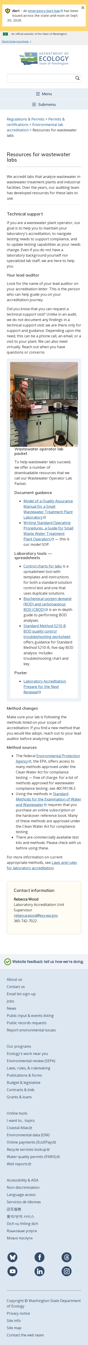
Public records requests (26, 1022)
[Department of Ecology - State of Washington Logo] (44, 58)
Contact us (16, 986)
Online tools (17, 1113)
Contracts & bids (21, 1089)
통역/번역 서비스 (20, 1216)
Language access (21, 1194)
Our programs (19, 1046)
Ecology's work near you (27, 1053)
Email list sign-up (21, 993)
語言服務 (14, 1209)
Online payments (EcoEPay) (30, 1142)
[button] (44, 93)
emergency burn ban (44, 10)
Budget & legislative (23, 1082)
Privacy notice (18, 1313)
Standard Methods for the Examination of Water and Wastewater (48, 799)
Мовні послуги (19, 1238)
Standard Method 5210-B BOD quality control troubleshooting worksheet (46, 631)
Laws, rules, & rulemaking (28, 1068)
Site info (14, 1320)
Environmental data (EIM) (28, 1134)
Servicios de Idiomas (24, 1201)
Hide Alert (72, 8)
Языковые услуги (22, 1230)
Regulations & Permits (25, 119)
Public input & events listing (30, 1015)
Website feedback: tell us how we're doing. (48, 961)
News (11, 1008)
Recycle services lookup (26, 1149)
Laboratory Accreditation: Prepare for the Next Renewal (44, 687)
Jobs (10, 1001)
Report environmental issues (31, 1030)
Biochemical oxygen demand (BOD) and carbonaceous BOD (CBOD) (47, 604)
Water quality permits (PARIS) (31, 1156)
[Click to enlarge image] (44, 404)
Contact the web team (25, 1335)
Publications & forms (24, 1075)
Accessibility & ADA (22, 1180)
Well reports (17, 1163)
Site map (14, 1327)
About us (14, 979)
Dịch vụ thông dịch (22, 1223)
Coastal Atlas (18, 1127)
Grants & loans (19, 1096)
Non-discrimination (23, 1187)
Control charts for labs (42, 566)
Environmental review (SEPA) (31, 1060)
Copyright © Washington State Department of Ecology (44, 1303)
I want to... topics (21, 1120)
